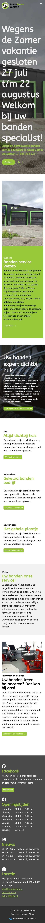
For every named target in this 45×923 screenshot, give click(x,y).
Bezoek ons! (8, 790)
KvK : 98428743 (10, 896)
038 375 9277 (9, 892)
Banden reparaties (12, 550)
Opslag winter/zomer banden (17, 408)
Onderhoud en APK (12, 508)
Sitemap (24, 914)
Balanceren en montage (13, 734)
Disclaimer (14, 914)
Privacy (32, 914)
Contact (8, 162)
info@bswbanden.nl (12, 889)
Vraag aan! (9, 317)
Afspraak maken (11, 457)
